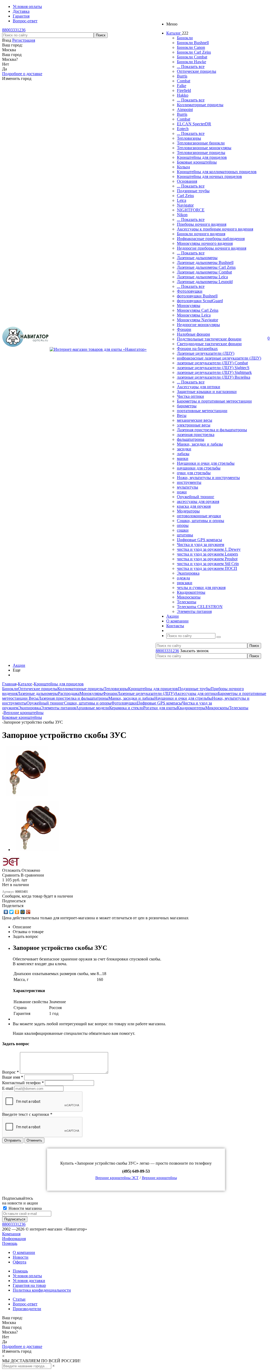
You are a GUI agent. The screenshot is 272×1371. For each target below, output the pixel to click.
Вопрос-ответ (25, 1304)
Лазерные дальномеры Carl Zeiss (206, 267)
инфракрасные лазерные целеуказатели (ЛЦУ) (219, 358)
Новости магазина (24, 1208)
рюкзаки (184, 582)
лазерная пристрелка (195, 434)
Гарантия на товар (29, 1285)
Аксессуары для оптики (198, 387)
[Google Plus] (28, 911)
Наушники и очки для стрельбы (206, 463)
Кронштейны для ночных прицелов (209, 176)
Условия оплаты (27, 1276)
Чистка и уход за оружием (200, 544)
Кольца (183, 167)
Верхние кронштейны (159, 1178)
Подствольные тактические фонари (209, 339)
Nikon (182, 214)
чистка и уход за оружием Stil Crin (208, 563)
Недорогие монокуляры (198, 324)
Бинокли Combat (192, 57)
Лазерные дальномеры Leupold (205, 281)
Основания (187, 181)
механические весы (194, 420)
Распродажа (68, 693)
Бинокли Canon (191, 47)
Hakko (182, 95)
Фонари (184, 329)
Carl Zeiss (185, 195)
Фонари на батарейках (197, 348)
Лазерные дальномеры (197, 257)
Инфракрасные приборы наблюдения (211, 238)
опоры (183, 525)
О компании (24, 1252)
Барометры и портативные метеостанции (214, 401)
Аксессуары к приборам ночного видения (215, 229)
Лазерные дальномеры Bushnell (205, 262)
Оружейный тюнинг (195, 496)
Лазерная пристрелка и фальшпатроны (212, 430)
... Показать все (191, 66)
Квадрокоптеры (191, 592)
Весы (181, 415)
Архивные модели (92, 708)
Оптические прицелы (196, 71)
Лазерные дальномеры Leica (202, 277)
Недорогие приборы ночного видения (211, 248)
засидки (184, 449)
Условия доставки (29, 1280)
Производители (27, 1308)
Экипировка (188, 573)
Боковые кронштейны (197, 162)
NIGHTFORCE (191, 210)
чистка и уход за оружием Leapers (207, 554)
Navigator (185, 205)
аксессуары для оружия (198, 501)
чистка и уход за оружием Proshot (207, 559)
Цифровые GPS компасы (199, 539)
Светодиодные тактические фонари (209, 343)
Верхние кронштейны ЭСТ (117, 1178)
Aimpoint (185, 109)
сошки (183, 530)
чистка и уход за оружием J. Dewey (209, 549)
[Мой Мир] (23, 911)
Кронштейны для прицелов (202, 157)
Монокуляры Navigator (197, 320)
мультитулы (187, 487)
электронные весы (193, 425)
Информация (14, 1238)
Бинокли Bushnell (193, 42)
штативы (185, 535)
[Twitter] (11, 911)
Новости (20, 1257)
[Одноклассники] (17, 911)
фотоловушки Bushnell (197, 296)
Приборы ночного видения (201, 224)
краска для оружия (194, 506)
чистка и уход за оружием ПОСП (207, 568)
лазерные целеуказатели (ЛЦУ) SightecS (213, 367)
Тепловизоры (189, 138)
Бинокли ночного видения (201, 234)
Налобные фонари (193, 334)
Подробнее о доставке (22, 73)
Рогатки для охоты (160, 708)
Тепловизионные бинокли (201, 143)
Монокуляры (188, 305)
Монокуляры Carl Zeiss (197, 310)
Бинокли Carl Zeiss (194, 52)
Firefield (184, 90)
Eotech (183, 128)
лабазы (183, 453)
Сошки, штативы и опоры (200, 520)
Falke (181, 85)
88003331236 (14, 30)
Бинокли (185, 38)
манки (182, 458)
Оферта (19, 1262)
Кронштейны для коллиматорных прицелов (217, 171)
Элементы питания (194, 611)
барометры (187, 406)
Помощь (9, 1243)
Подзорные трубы (193, 191)
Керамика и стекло (126, 708)
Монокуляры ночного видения (205, 243)
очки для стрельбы (194, 473)
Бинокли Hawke (191, 61)
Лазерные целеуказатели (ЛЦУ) (205, 353)
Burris (182, 76)
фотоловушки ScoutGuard (200, 300)
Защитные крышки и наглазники (207, 391)
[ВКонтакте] (6, 911)
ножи (182, 492)
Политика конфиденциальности (42, 1290)
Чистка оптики (190, 396)
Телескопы (186, 602)
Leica (181, 200)
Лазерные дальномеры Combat (204, 272)
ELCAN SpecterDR (194, 124)
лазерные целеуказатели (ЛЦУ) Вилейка (213, 377)
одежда (183, 578)
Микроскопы (189, 597)
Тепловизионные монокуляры (204, 148)
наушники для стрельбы (198, 468)
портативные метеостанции (202, 410)
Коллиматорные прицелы (200, 104)
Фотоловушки (189, 291)
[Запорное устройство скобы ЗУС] (27, 794)
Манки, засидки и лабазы (200, 444)
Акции (19, 665)
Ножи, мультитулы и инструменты (208, 477)
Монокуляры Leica (194, 315)
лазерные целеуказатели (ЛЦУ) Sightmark (214, 372)
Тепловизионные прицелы (201, 152)
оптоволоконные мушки (199, 516)
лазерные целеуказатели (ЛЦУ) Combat (212, 363)
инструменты (189, 482)
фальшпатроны (190, 439)
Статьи (19, 1299)
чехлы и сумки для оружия (201, 587)
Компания (11, 1234)
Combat (183, 81)
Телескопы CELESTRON (200, 606)
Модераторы (188, 511)
